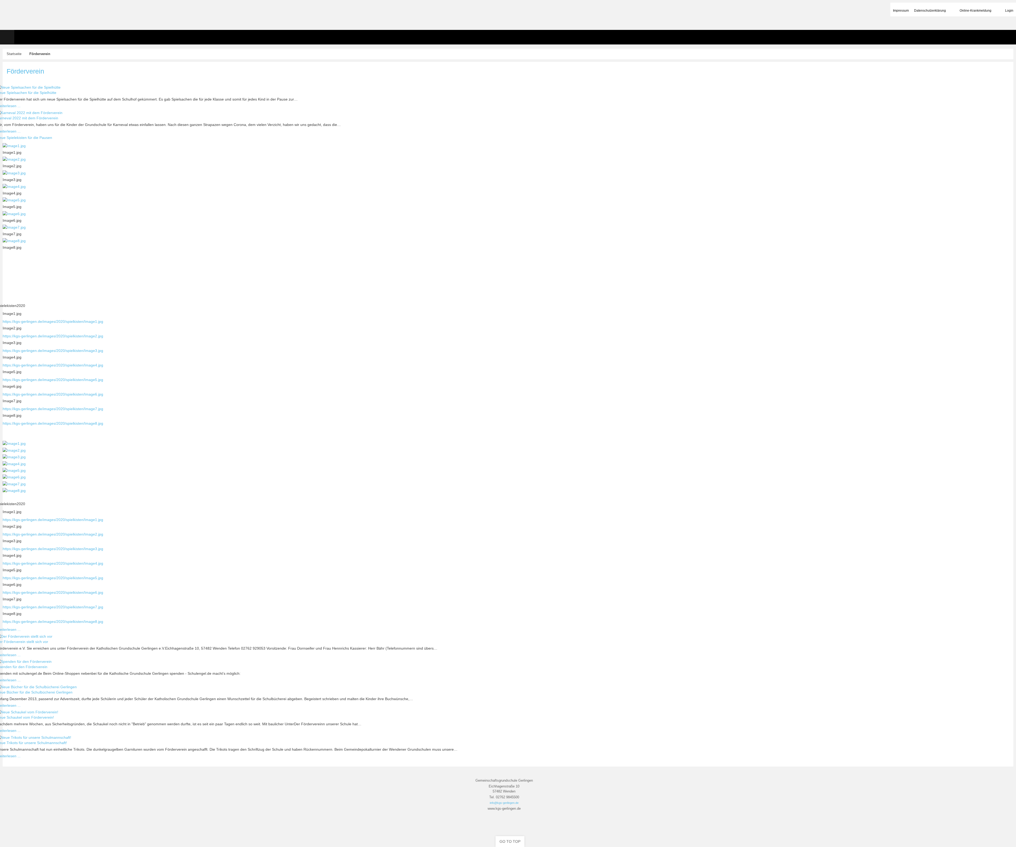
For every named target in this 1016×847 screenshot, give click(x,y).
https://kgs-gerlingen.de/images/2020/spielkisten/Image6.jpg (53, 394)
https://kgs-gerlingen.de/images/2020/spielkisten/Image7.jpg (53, 409)
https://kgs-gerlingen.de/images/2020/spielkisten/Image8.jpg (53, 423)
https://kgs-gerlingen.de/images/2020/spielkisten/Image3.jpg (53, 350)
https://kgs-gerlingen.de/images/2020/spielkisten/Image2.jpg (53, 336)
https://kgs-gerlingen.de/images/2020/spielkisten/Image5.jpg (53, 380)
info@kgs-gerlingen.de (504, 803)
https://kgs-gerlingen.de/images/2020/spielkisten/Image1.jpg (53, 321)
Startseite (14, 54)
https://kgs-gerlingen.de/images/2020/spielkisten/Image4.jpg (53, 365)
